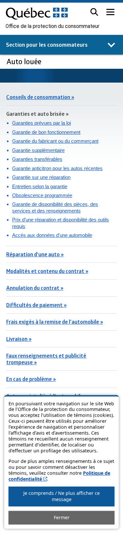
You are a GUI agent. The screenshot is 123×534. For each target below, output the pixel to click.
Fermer (62, 517)
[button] (94, 12)
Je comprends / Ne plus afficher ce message (61, 496)
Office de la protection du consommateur (52, 26)
